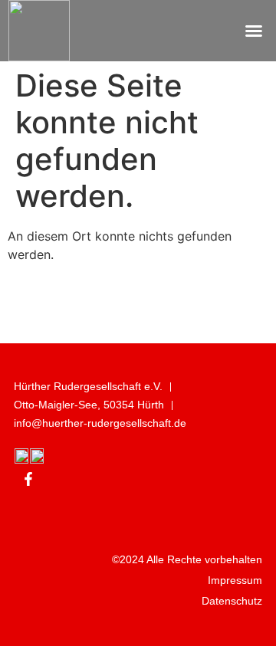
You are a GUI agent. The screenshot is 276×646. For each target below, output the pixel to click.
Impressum (235, 580)
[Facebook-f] (28, 479)
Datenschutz (232, 601)
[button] (254, 30)
